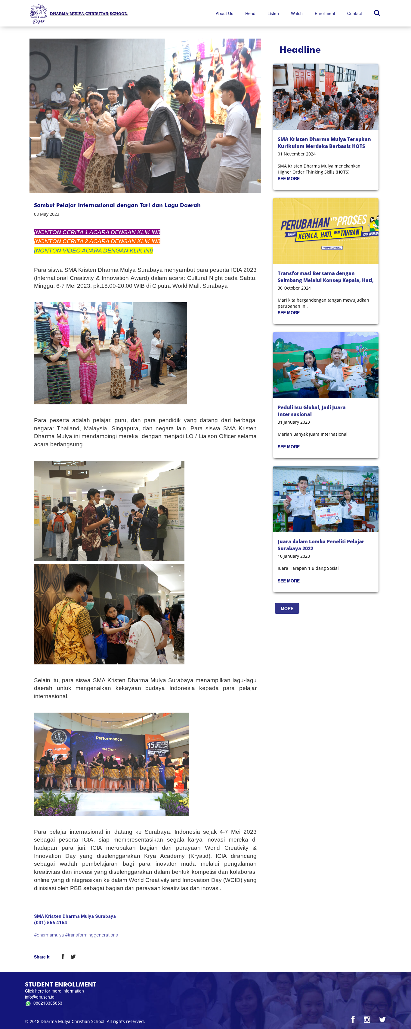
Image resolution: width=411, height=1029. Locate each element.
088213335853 (46, 1003)
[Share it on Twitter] (73, 957)
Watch (297, 13)
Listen (273, 13)
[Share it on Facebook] (63, 957)
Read (250, 13)
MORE (287, 608)
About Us (224, 13)
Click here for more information (54, 991)
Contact (354, 13)
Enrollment (325, 13)
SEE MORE (289, 178)
